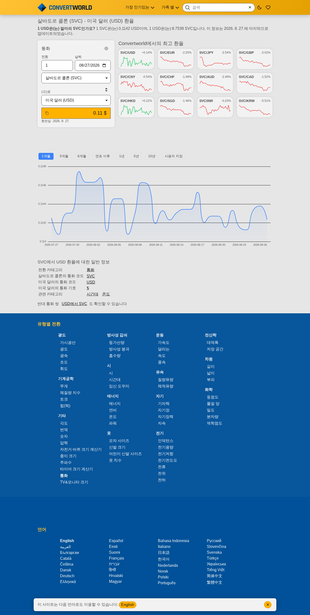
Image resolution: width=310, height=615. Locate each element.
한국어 (164, 559)
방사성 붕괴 (119, 349)
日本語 (164, 553)
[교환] (106, 89)
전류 (162, 467)
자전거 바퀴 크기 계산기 (81, 449)
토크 (64, 399)
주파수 (66, 462)
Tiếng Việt (215, 570)
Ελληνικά (68, 582)
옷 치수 (115, 460)
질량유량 (165, 380)
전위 (162, 473)
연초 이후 (102, 156)
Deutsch (67, 576)
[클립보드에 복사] (47, 113)
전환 (44, 57)
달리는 (164, 349)
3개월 (64, 156)
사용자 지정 (174, 156)
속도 (162, 356)
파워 (113, 423)
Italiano (164, 546)
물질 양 (213, 404)
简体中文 (214, 576)
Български (69, 553)
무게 (64, 386)
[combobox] (218, 7)
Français (116, 558)
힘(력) (65, 406)
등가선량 (116, 342)
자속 (162, 423)
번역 (64, 430)
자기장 (164, 410)
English (127, 605)
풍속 (162, 362)
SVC (91, 276)
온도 (106, 294)
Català (65, 558)
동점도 (212, 397)
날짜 (78, 57)
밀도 (211, 410)
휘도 (64, 369)
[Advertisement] (155, 142)
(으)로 (46, 92)
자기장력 (165, 417)
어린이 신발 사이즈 (125, 454)
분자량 (212, 417)
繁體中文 (214, 582)
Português (167, 583)
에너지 (115, 404)
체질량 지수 (70, 393)
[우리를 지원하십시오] (268, 7)
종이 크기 (68, 456)
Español (116, 541)
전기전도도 (167, 460)
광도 (64, 349)
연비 (113, 410)
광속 (64, 356)
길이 (211, 366)
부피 (211, 380)
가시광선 (68, 342)
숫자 (64, 436)
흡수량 (115, 356)
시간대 (92, 294)
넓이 (211, 373)
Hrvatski (116, 576)
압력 (64, 443)
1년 (121, 156)
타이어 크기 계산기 (76, 469)
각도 (64, 423)
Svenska (214, 552)
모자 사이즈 (119, 441)
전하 (162, 480)
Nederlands (168, 565)
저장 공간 (215, 349)
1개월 (46, 156)
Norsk (163, 571)
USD (91, 282)
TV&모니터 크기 (74, 482)
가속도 (164, 342)
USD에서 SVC (74, 304)
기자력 (164, 404)
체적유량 (165, 386)
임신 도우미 (119, 386)
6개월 (82, 156)
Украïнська (216, 564)
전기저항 (165, 454)
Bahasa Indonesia (173, 541)
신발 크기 (117, 447)
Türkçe (213, 558)
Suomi (114, 552)
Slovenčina (216, 546)
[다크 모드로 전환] (259, 7)
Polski (163, 577)
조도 (64, 362)
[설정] (106, 48)
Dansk (65, 570)
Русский (214, 541)
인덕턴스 (165, 441)
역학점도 (214, 423)
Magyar (115, 581)
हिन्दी (112, 570)
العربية (65, 547)
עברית (114, 564)
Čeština (66, 564)
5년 (136, 156)
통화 (90, 270)
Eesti (113, 546)
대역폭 (212, 342)
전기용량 (165, 447)
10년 (151, 156)
